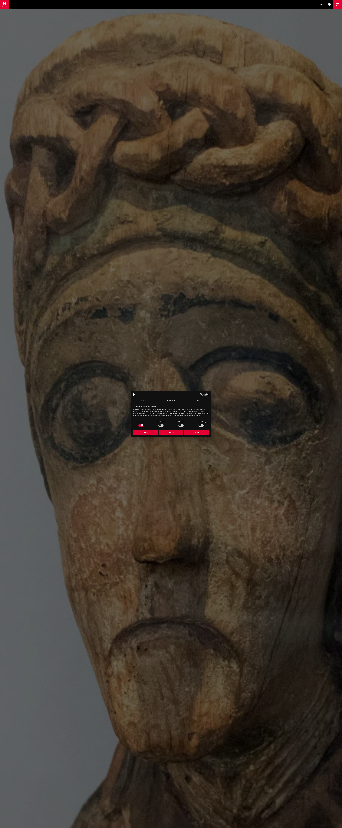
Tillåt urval (171, 432)
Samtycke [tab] (144, 400)
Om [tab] (198, 400)
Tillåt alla (196, 432)
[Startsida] (4, 4)
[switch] (161, 425)
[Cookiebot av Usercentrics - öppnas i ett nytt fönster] (201, 394)
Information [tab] (171, 400)
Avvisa (145, 432)
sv (326, 4)
